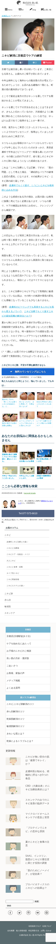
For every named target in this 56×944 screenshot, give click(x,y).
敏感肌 (7, 606)
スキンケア (9, 613)
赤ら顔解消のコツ (15, 711)
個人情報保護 (21, 931)
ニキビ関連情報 (13, 579)
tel (23, 9)
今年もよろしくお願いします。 (26, 477)
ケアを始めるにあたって (19, 643)
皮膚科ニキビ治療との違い (17, 542)
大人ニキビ (11, 561)
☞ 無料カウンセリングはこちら (28, 371)
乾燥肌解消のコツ (15, 719)
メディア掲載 (13, 680)
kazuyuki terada (30, 493)
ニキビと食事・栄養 (15, 567)
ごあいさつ (12, 666)
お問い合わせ (46, 931)
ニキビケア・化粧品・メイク (18, 554)
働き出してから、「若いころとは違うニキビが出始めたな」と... (9, 402)
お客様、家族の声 (15, 673)
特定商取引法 (33, 931)
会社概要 (10, 931)
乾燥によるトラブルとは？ (20, 741)
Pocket (48, 63)
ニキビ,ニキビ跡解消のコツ (20, 704)
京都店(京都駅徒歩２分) (18, 636)
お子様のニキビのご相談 (19, 651)
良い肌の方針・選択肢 (18, 658)
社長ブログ (46, 926)
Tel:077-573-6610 (28, 513)
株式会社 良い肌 (27, 935)
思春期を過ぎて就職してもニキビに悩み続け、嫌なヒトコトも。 (9, 457)
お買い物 (47, 9)
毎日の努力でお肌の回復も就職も (9, 424)
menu (10, 9)
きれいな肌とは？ (15, 733)
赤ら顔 (7, 600)
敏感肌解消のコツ (15, 726)
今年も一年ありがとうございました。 (9, 477)
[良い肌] (28, 3)
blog (34, 9)
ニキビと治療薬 (13, 548)
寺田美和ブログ (34, 926)
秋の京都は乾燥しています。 (44, 460)
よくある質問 (13, 688)
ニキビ (7, 535)
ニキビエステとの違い (15, 586)
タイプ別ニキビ (13, 573)
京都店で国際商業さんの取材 (44, 477)
